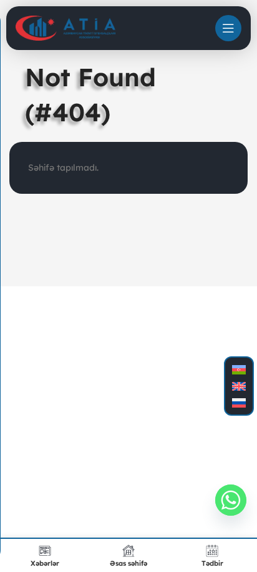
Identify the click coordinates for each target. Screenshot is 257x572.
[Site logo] (65, 27)
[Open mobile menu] (228, 28)
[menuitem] (239, 369)
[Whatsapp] (230, 500)
